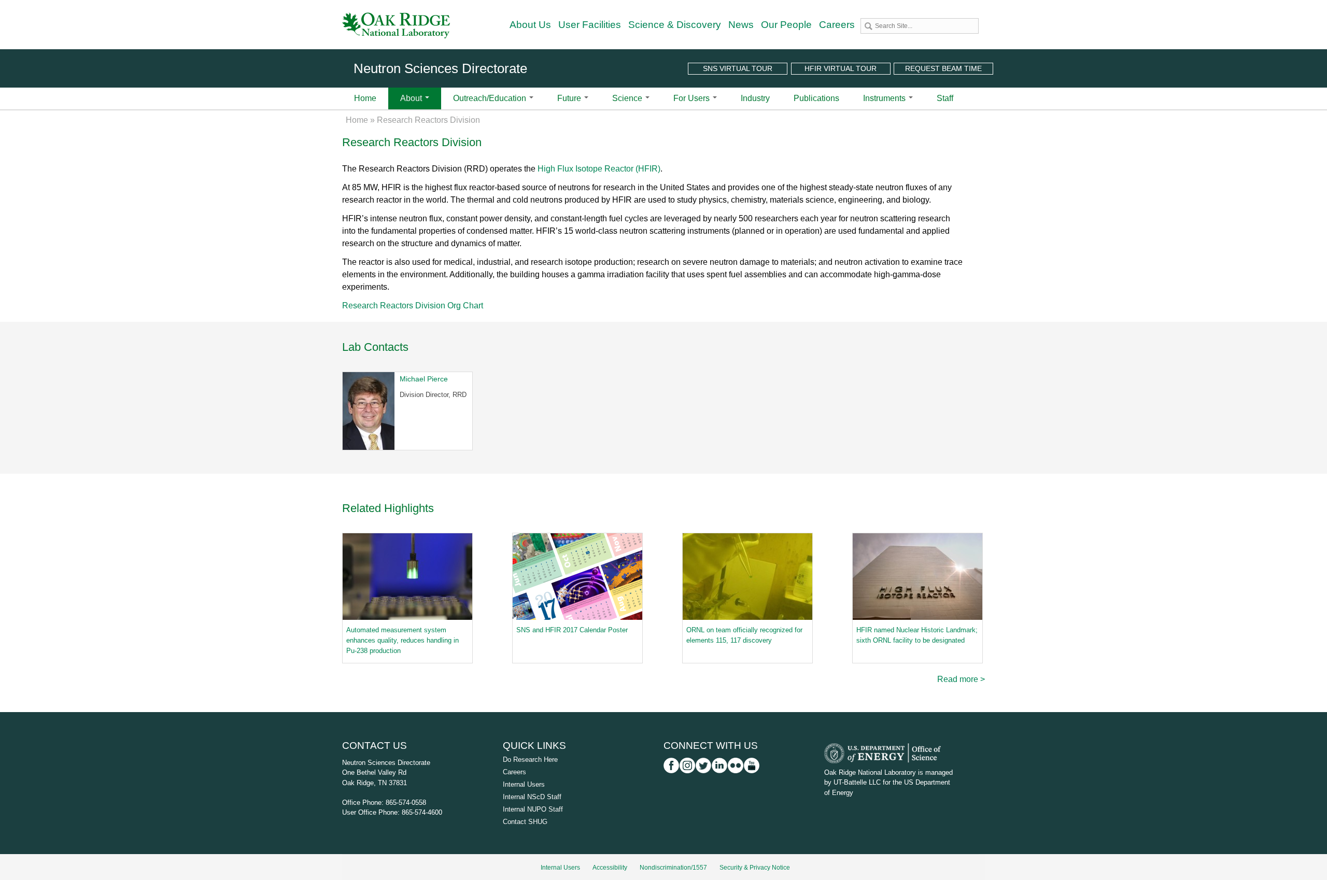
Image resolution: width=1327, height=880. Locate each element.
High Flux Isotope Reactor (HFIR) (599, 168)
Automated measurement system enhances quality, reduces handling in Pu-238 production (402, 640)
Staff (945, 98)
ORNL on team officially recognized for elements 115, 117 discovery (744, 635)
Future (570, 98)
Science (628, 98)
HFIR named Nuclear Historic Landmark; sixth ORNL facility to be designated (917, 635)
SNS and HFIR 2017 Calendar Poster (572, 630)
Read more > (961, 679)
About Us (530, 24)
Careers (837, 24)
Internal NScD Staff (532, 797)
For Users (692, 98)
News (741, 24)
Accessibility (609, 867)
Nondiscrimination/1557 (673, 867)
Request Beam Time (943, 68)
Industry (755, 98)
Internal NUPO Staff (533, 809)
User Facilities (589, 24)
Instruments (885, 98)
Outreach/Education (490, 98)
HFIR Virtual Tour (840, 68)
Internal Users (524, 784)
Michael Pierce (424, 379)
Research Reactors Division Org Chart (412, 305)
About (412, 98)
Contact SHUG (525, 822)
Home (365, 98)
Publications (816, 98)
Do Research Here (530, 759)
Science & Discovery (674, 24)
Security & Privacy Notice (754, 867)
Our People (786, 24)
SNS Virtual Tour (737, 68)
